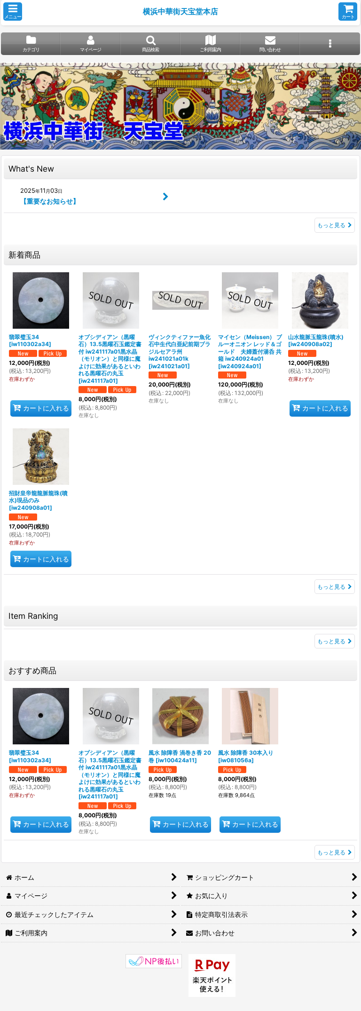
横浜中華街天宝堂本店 (180, 11)
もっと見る (331, 225)
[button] (12, 11)
